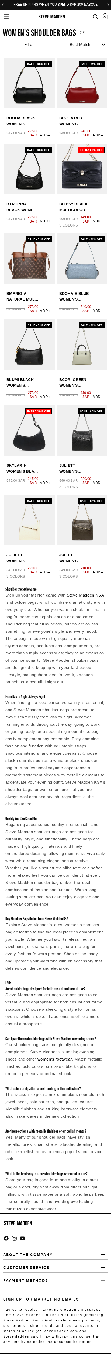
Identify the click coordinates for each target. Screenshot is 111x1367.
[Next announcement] (108, 5)
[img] (6, 1238)
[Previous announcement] (2, 5)
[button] (6, 16)
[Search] (95, 16)
